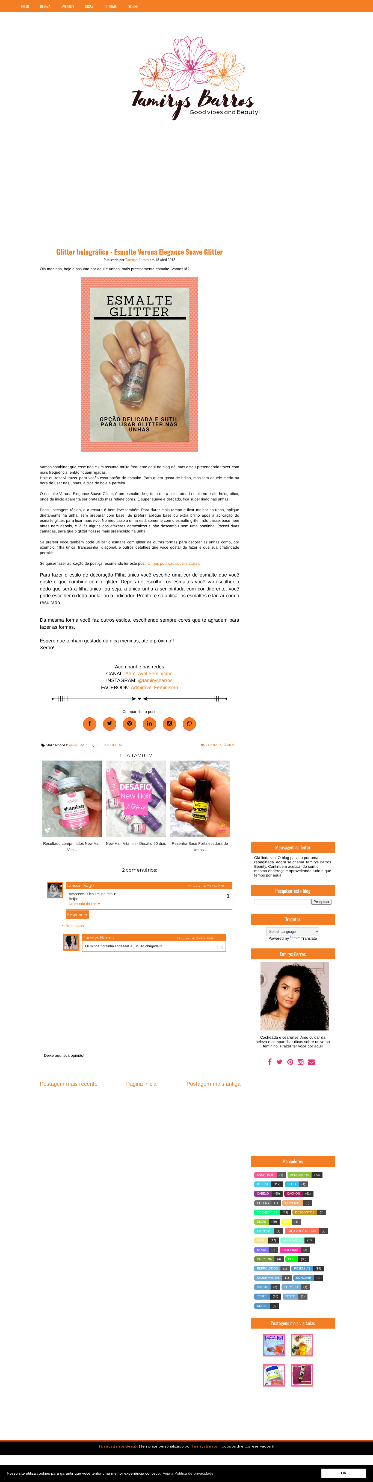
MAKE (261, 1240)
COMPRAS (292, 1203)
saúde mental (268, 1277)
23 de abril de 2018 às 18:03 (206, 886)
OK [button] (343, 1473)
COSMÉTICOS (267, 1212)
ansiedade (265, 1175)
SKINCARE (303, 1277)
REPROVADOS (267, 1268)
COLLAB (263, 1203)
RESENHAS (302, 1268)
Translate (309, 938)
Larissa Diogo (80, 885)
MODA (261, 1249)
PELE (291, 1259)
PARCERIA (264, 1259)
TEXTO (290, 1296)
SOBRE (133, 6)
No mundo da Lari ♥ (84, 904)
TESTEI (262, 1296)
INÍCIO (25, 6)
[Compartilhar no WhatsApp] (189, 724)
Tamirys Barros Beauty (118, 1446)
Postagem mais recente (68, 1084)
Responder (77, 914)
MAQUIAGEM (292, 1240)
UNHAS (116, 745)
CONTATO (111, 6)
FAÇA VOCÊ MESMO (302, 1231)
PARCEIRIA (290, 1249)
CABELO (263, 1193)
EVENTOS (67, 6)
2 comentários (220, 745)
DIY (286, 1221)
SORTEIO (291, 1287)
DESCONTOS (304, 1212)
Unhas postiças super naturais (174, 563)
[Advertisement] (186, 186)
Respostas (75, 926)
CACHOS (293, 1193)
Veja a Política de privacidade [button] (188, 1473)
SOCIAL (262, 1287)
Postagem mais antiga (214, 1084)
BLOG (292, 1184)
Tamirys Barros (98, 937)
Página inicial (142, 1084)
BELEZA (45, 6)
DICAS (89, 6)
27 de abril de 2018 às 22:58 (195, 938)
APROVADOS (81, 745)
